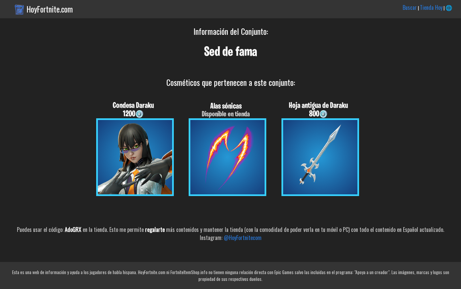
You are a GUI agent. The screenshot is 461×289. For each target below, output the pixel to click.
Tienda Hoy (431, 7)
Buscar (410, 7)
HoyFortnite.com (50, 9)
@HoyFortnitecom (243, 238)
